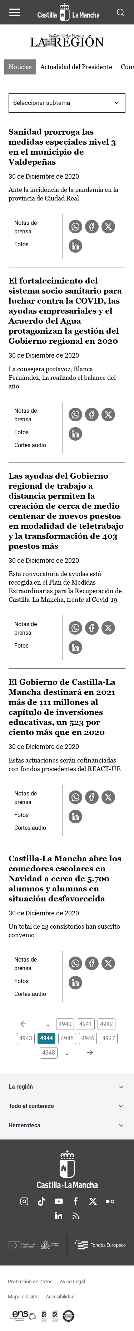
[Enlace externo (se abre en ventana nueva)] (55, 1316)
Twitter (92, 1201)
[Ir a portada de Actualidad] (67, 41)
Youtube (58, 1201)
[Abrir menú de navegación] (15, 12)
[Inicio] (67, 1169)
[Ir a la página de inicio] (68, 12)
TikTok (41, 1201)
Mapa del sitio (23, 1296)
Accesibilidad (60, 1296)
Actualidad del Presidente (76, 67)
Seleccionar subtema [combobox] (41, 102)
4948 (48, 1052)
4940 (65, 1024)
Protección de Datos (30, 1281)
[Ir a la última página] (84, 1053)
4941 (85, 1024)
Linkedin (58, 1215)
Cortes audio (30, 445)
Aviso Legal (72, 1281)
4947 (108, 1038)
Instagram (24, 1201)
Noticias (20, 67)
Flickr (110, 1201)
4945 (67, 1038)
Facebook (75, 1201)
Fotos (21, 244)
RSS (75, 1215)
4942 (106, 1024)
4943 (25, 1038)
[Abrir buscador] (120, 12)
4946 (87, 1038)
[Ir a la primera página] (29, 1024)
